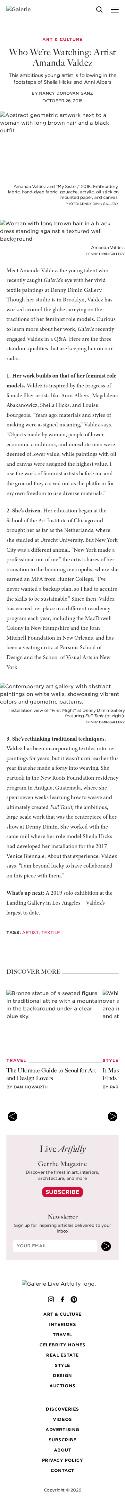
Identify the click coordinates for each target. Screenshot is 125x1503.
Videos (62, 1419)
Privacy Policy (62, 1460)
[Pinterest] (74, 1299)
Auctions (62, 1385)
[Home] (22, 9)
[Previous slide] (12, 1116)
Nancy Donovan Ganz (66, 93)
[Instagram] (51, 1299)
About (62, 1450)
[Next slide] (112, 1116)
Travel (62, 1334)
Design (62, 1375)
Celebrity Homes (62, 1345)
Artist (30, 932)
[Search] (99, 9)
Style (62, 1365)
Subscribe (62, 1192)
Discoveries (62, 1409)
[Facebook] (62, 1299)
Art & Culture (62, 1314)
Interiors (62, 1324)
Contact (62, 1470)
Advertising (62, 1429)
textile (50, 932)
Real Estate (62, 1355)
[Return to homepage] (63, 1284)
